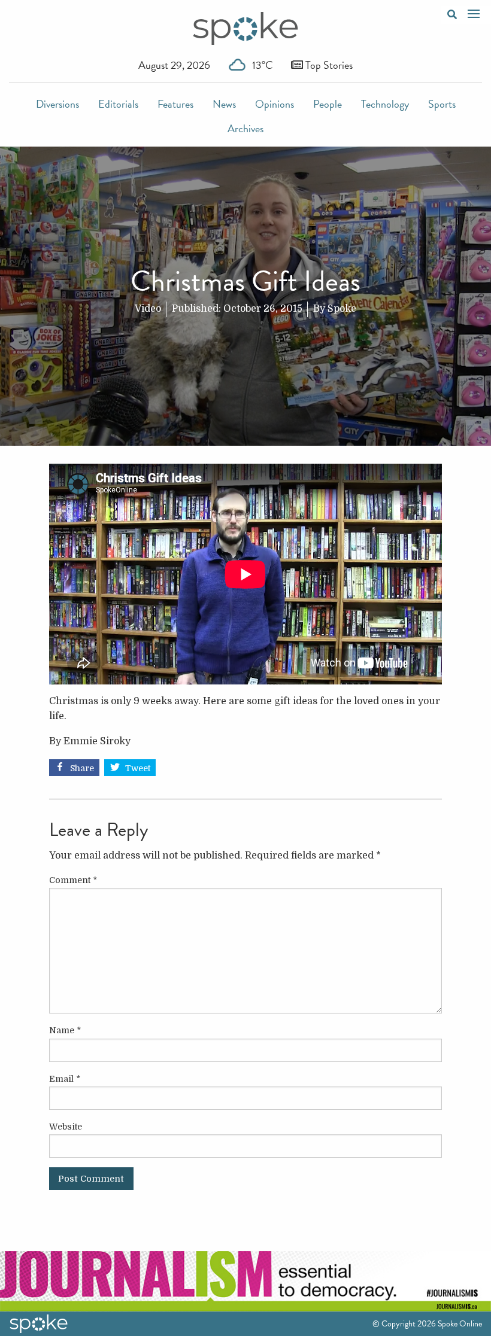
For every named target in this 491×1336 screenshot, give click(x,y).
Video (148, 308)
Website (65, 1126)
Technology (385, 104)
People (327, 104)
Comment (73, 880)
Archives (245, 128)
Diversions (57, 104)
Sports (442, 104)
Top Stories (328, 65)
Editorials (118, 104)
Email (64, 1079)
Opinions (274, 104)
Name (65, 1030)
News (224, 104)
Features (175, 104)
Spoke (342, 308)
